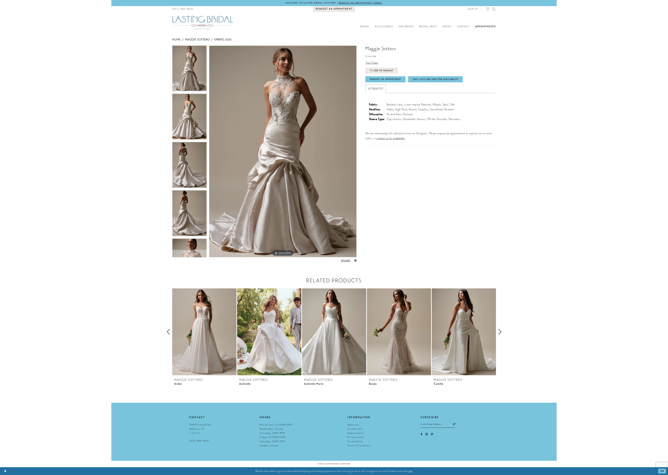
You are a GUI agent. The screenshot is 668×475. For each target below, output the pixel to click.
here (410, 471)
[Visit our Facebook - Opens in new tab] (421, 434)
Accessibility (355, 441)
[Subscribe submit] (454, 424)
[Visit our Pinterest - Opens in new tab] (432, 434)
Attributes (375, 89)
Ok (662, 471)
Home (176, 39)
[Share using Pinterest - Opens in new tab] (355, 261)
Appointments (355, 433)
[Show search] (494, 9)
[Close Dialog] (5, 471)
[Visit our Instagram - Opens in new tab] (426, 434)
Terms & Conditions (359, 445)
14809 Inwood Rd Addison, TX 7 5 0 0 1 (199, 429)
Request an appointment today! (360, 3)
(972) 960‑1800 (199, 440)
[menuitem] (182, 9)
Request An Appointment (385, 79)
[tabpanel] (189, 70)
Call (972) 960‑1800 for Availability (435, 79)
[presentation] (204, 331)
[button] (472, 9)
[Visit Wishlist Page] (488, 9)
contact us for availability (390, 138)
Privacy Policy (355, 437)
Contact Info (355, 428)
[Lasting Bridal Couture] (202, 22)
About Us (353, 424)
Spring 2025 (223, 39)
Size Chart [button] (372, 63)
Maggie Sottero (197, 39)
